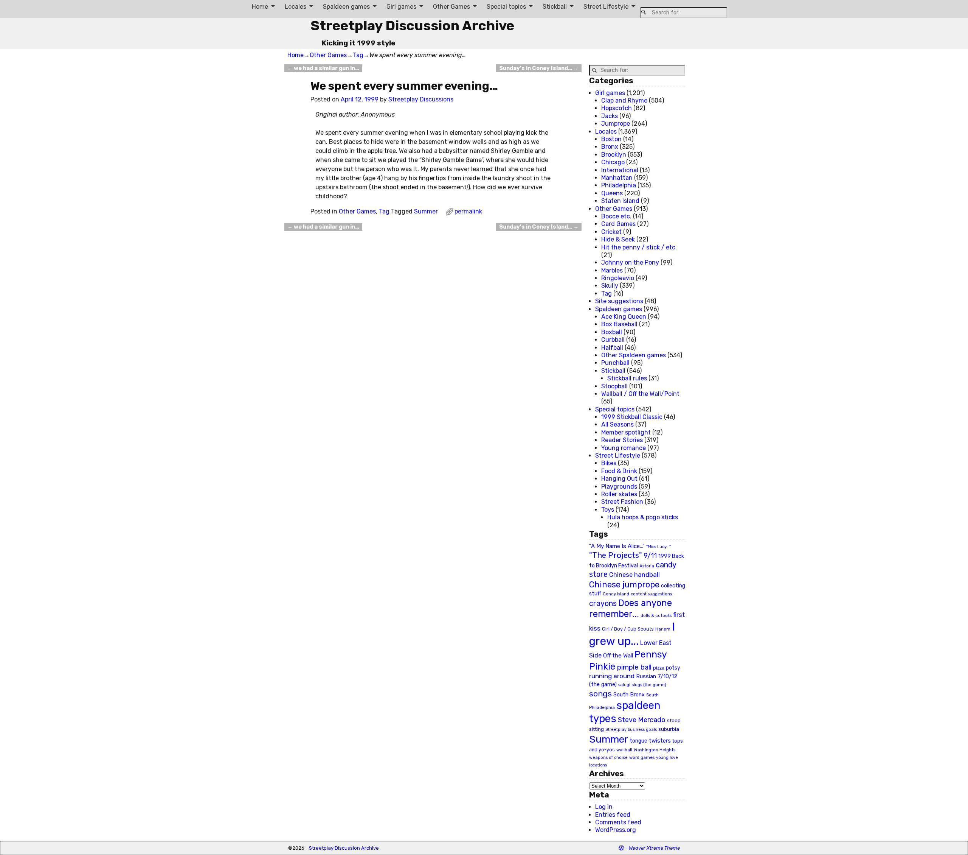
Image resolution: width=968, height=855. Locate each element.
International (619, 170)
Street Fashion (622, 501)
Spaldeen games (346, 6)
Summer (426, 211)
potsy (673, 668)
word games (642, 757)
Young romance (623, 448)
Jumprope (615, 123)
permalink (468, 211)
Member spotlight (626, 432)
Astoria (646, 565)
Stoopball (614, 386)
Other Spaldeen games (633, 355)
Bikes (608, 463)
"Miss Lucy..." (658, 546)
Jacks (609, 116)
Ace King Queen (623, 316)
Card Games (618, 223)
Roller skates (619, 494)
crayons (603, 603)
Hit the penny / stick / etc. (639, 247)
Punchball (615, 362)
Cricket (611, 231)
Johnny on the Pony (630, 262)
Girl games (401, 6)
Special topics (506, 6)
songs (600, 693)
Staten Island (620, 200)
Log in (604, 806)
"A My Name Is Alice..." (617, 546)
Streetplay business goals (631, 729)
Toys (607, 509)
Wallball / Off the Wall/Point (640, 393)
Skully (609, 285)
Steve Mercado (642, 720)
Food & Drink (619, 471)
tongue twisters (650, 740)
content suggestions (651, 593)
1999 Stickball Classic (631, 416)
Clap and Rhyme (624, 100)
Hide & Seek (618, 239)
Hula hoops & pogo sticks (642, 517)
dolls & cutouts (656, 615)
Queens (612, 193)
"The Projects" (615, 555)
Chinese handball (634, 574)
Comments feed (618, 822)
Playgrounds (619, 486)
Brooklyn (613, 154)
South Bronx (629, 694)
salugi (624, 684)
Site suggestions (619, 301)
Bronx (609, 146)
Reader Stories (622, 440)
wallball (624, 749)
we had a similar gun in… (323, 68)
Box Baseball (619, 324)
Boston (611, 139)
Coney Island (616, 593)
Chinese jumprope (624, 584)
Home (260, 6)
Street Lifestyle (605, 6)
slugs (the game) (649, 684)
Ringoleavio (617, 278)
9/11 (650, 555)
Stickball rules (627, 378)
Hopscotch (616, 108)
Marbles (612, 270)
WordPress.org (615, 829)
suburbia (668, 729)
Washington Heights (654, 749)
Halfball (612, 347)
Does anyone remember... (630, 609)
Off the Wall (618, 655)
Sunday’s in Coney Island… (539, 68)
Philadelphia (618, 185)
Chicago (613, 162)
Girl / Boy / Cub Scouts (628, 629)
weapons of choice (608, 757)
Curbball (613, 339)
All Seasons (617, 424)
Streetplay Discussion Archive (412, 25)
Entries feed (612, 814)
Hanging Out (619, 478)
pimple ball (634, 667)
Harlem (662, 629)
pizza (658, 668)
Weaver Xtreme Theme (654, 848)
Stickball (555, 6)
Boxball (611, 332)
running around (611, 676)
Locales (295, 6)
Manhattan (617, 177)
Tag (358, 55)
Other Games (451, 6)
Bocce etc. (616, 216)
